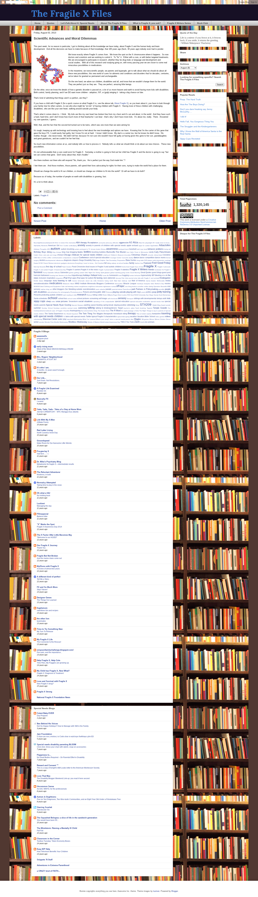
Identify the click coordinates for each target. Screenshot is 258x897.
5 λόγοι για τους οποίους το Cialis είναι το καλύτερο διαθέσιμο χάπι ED (65, 736)
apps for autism (144, 245)
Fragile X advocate (164, 267)
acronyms (102, 243)
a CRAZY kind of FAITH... (48, 871)
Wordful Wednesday (61, 322)
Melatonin (66, 283)
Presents (37, 295)
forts (127, 267)
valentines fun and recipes (47, 610)
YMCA (123, 322)
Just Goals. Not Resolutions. (48, 380)
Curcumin (125, 257)
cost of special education (99, 257)
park (133, 289)
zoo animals (149, 322)
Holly (100, 275)
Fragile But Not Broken (47, 556)
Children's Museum (117, 255)
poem (143, 292)
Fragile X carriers (73, 270)
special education (122, 301)
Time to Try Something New (50, 629)
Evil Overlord (99, 263)
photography (65, 292)
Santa (36, 298)
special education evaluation (140, 301)
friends (151, 269)
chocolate (127, 255)
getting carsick (79, 272)
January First (120, 278)
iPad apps (72, 278)
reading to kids (71, 295)
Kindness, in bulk (44, 475)
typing (127, 316)
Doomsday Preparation (117, 260)
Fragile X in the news (89, 270)
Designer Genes (44, 597)
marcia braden (151, 281)
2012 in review (60, 243)
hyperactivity (146, 275)
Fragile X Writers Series (179, 23)
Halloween (45, 275)
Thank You (41, 548)
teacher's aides (129, 308)
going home (125, 272)
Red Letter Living (45, 430)
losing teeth (109, 281)
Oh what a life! (43, 493)
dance (136, 257)
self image (103, 298)
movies (168, 283)
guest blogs (157, 272)
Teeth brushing (140, 308)
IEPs (163, 275)
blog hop (65, 252)
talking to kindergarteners (106, 308)
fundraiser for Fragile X (163, 270)
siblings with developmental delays (148, 298)
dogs (98, 260)
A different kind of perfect (48, 577)
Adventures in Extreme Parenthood (53, 865)
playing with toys (133, 292)
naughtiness (83, 286)
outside (79, 289)
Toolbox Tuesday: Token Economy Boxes (53, 841)
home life (106, 275)
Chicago (67, 255)
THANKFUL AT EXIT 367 (47, 359)
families (126, 263)
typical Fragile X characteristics (104, 316)
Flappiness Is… (44, 755)
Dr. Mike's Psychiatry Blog (49, 462)
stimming (131, 305)
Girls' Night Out (90, 272)
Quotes (50, 23)
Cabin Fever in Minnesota (139, 252)
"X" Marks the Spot (45, 524)
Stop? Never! (42, 590)
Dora (128, 260)
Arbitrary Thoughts (40, 249)
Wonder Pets (49, 322)
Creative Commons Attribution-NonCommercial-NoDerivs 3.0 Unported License (198, 222)
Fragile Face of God (136, 267)
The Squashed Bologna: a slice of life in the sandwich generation (67, 818)
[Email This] (45, 191)
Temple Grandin (160, 308)
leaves (74, 281)
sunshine (63, 308)
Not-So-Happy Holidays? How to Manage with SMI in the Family (63, 726)
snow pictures (62, 301)
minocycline (119, 283)
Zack (137, 322)
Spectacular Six (43, 810)
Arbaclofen (165, 245)
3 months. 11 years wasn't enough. (51, 370)
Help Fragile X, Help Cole (48, 660)
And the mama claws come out (49, 558)
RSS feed (130, 295)
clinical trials (158, 255)
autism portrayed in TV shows (85, 249)
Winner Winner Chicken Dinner (160, 319)
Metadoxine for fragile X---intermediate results (55, 464)
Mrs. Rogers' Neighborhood (49, 357)
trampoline (156, 314)
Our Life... (41, 378)
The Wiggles (98, 314)
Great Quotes (146, 272)
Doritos (133, 260)
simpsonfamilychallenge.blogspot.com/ (55, 650)
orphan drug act (46, 289)
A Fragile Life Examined (48, 388)
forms (124, 267)
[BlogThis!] (48, 191)
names (76, 286)
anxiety (81, 245)
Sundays (56, 308)
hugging (125, 275)
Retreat (89, 295)
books (80, 252)
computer (75, 257)
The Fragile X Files (71, 13)
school (52, 298)
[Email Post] (40, 191)
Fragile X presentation (106, 270)
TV (64, 316)
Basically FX (42, 399)
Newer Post (40, 221)
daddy (131, 257)
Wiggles (137, 319)
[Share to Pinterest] (56, 191)
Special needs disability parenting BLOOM (56, 744)
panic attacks (100, 289)
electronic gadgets (60, 263)
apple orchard (132, 245)
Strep (137, 305)
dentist (42, 260)
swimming (82, 308)
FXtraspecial (42, 514)
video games (160, 316)
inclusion (42, 278)
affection (116, 243)
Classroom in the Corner (48, 838)
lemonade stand (83, 281)
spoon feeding (97, 305)
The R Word (115, 310)
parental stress (117, 289)
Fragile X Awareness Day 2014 (49, 527)
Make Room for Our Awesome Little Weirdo (54, 443)
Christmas (135, 255)
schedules (43, 298)
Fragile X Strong (44, 692)
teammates (41, 621)
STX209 (145, 304)
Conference (84, 257)
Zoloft (142, 322)
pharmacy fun (55, 292)
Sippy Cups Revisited (190, 139)
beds (145, 249)
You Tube (130, 322)
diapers (75, 260)
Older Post (165, 221)
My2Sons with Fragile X (48, 566)
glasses (107, 272)
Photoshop (74, 292)
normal (113, 286)
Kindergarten (165, 278)
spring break (108, 305)
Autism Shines (101, 249)
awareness (112, 249)
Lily (91, 281)
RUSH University (140, 295)
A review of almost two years (48, 569)
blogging (73, 252)
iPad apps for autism (85, 278)
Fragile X (44, 195)
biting (49, 252)
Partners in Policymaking (147, 289)
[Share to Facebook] (53, 191)
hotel (120, 275)
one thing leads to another (134, 286)
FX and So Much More (47, 587)
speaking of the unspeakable (103, 301)
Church (144, 255)
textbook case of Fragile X (54, 311)
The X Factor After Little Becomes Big (54, 535)
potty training (164, 292)
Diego (81, 260)
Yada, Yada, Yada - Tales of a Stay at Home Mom (59, 409)
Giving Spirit (100, 272)
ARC (48, 249)
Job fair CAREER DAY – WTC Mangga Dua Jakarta (57, 412)
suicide (168, 305)
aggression (124, 242)
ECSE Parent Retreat (46, 263)
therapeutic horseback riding (115, 314)
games (71, 272)
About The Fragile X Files (114, 23)
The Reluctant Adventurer (48, 472)
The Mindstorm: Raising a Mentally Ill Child (57, 828)
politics (149, 292)
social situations (85, 301)
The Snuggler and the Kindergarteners (198, 126)
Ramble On (41, 391)
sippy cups (39, 301)
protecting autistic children (52, 295)
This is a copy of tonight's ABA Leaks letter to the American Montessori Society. (68, 768)
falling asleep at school (115, 263)
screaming (94, 298)
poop (154, 292)
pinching (93, 292)
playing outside (119, 292)
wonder (41, 322)
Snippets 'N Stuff (44, 860)
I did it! (183, 116)
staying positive (120, 305)
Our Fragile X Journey (47, 545)
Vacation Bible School (146, 316)
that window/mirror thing (89, 311)
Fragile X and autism (41, 270)
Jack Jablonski (109, 278)
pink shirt (101, 292)
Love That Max (43, 776)
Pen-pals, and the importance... (49, 652)
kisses (41, 281)
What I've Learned (89, 319)
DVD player (148, 260)
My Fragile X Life (45, 639)
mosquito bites (149, 283)
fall (105, 263)
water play (62, 319)
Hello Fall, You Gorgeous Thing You (197, 121)
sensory (122, 298)
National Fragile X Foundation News (53, 697)
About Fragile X (121, 103)
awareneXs (42, 336)
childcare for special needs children (87, 255)
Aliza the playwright (145, 243)
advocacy (109, 243)
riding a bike (97, 295)
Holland (94, 275)
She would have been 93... (48, 820)
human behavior (134, 275)
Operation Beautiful (160, 286)
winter (36, 322)
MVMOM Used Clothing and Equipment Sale (49, 286)
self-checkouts (113, 298)
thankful (67, 311)
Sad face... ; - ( (42, 454)
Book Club (202, 23)
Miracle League (129, 283)
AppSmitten (154, 245)
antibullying (73, 245)
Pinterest (109, 292)
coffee (49, 257)
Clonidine (167, 255)
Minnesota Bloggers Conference (100, 283)
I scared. (40, 401)
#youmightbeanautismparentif (44, 243)
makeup (124, 281)
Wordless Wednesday (77, 322)
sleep (48, 301)
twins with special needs (76, 316)
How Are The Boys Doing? (192, 104)
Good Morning (135, 272)
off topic (120, 286)
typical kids (121, 316)
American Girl (53, 245)
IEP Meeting (157, 275)
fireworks (43, 267)
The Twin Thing (85, 313)
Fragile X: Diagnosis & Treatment (50, 673)
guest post (166, 272)
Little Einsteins (98, 281)
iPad (65, 278)
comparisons (67, 257)
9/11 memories (70, 243)
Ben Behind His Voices (47, 723)
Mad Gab (117, 281)
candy (151, 252)
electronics (71, 263)
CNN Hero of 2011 (40, 257)
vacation (133, 316)
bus (128, 252)
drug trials (140, 260)
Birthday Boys (40, 252)
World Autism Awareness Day (110, 322)
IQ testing (98, 278)
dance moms (160, 257)
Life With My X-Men (46, 420)
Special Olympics (77, 305)
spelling (87, 305)
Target (120, 308)
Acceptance (92, 242)
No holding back (43, 495)
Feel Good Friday (161, 263)
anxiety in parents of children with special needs (106, 245)
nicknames (99, 286)
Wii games (145, 319)
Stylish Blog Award (158, 305)
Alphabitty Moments (40, 245)
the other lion (43, 618)
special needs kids (157, 301)
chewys (60, 255)
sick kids (167, 298)
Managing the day (44, 506)
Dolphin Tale (104, 260)
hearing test (54, 275)
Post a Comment (44, 208)
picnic (80, 292)
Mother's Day (159, 283)
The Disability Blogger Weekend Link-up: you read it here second (63, 778)
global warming (115, 272)
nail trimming (69, 286)
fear (141, 263)
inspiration (51, 278)
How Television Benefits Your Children (52, 851)
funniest (38, 272)
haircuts (37, 275)
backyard (121, 249)
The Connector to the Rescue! (49, 642)
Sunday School (47, 308)
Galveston (64, 272)
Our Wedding (70, 289)
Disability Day (90, 260)
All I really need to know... (162, 243)
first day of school (54, 266)
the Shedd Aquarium (71, 314)
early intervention (159, 260)
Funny (45, 272)
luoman (156, 891)
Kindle (36, 281)
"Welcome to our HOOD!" (47, 537)
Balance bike (42, 516)
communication (57, 257)
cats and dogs (51, 255)
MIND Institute (81, 283)
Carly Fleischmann (162, 252)
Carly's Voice (38, 255)
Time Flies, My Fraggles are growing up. (53, 663)
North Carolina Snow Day (47, 433)
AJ (130, 242)
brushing (95, 252)
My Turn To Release (45, 631)
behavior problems (155, 249)
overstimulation (89, 289)
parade (108, 289)
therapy (132, 313)
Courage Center (115, 257)
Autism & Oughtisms (46, 797)
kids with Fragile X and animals (148, 278)
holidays (86, 275)
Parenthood (127, 289)
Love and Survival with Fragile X (52, 681)
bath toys (140, 249)
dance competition (147, 257)
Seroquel (130, 298)
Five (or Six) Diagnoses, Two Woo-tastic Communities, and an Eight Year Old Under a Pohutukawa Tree (79, 799)
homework (113, 275)
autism (55, 248)
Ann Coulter (64, 245)
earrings (168, 260)
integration (59, 278)
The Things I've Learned (46, 600)
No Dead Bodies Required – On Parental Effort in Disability (61, 757)
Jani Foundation (44, 734)
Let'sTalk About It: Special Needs (77, 23)
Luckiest (41, 503)
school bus (62, 298)
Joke (126, 278)
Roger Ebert (117, 295)
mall (129, 281)
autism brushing (67, 249)
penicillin (161, 289)
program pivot (42, 339)
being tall (167, 249)
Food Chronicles (78, 267)
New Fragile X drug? (45, 684)
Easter (36, 263)
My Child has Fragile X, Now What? (53, 671)
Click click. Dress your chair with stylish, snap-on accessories (61, 747)
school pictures (83, 298)
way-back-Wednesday (74, 319)
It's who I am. (43, 367)
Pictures (86, 292)
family (131, 263)
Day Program (42, 716)
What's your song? (102, 319)
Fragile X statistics (122, 270)
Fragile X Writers (139, 269)
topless (149, 314)
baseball (132, 249)
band (127, 249)
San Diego (149, 295)
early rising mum (45, 346)
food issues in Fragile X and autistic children (104, 267)
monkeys (140, 283)
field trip (36, 267)
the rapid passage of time (130, 311)
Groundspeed (43, 441)
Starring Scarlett (44, 807)
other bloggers (58, 289)
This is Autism (141, 314)
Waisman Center (50, 319)
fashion (137, 263)
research (81, 294)
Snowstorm (73, 301)
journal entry (133, 278)
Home (37, 23)
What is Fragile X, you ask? (147, 23)
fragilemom (42, 608)
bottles (87, 252)
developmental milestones (54, 260)
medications (55, 283)
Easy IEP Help (43, 849)
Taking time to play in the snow (49, 485)
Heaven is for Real (65, 275)
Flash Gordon (67, 267)
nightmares (107, 286)
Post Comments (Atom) (108, 230)
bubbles (102, 252)
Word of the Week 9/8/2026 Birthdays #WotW (55, 349)
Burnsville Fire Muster (116, 252)
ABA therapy (81, 242)
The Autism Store (104, 311)
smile (53, 301)
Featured (147, 263)
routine (124, 295)
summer (37, 308)
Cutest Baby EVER (45, 713)
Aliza (135, 242)
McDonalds (161, 281)
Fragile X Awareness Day (57, 270)
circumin (150, 255)
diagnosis (68, 260)
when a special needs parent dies (122, 319)
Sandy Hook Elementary (162, 295)
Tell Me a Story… (44, 579)
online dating (148, 286)
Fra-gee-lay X (43, 451)
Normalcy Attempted (46, 482)
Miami (72, 283)
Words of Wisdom (94, 322)
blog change (56, 252)
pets (49, 292)
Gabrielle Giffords (54, 272)
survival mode (72, 308)
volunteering (38, 319)
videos (168, 316)
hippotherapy (77, 275)
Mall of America (138, 281)
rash (64, 295)
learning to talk (64, 281)
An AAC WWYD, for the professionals (52, 789)
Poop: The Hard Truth (190, 99)
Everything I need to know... (85, 263)
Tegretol (149, 308)
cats (44, 255)
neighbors (91, 286)
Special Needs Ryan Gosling (58, 305)
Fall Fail (40, 831)
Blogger (174, 891)
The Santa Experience (54, 314)
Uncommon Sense (45, 786)
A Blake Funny (43, 422)
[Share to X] (50, 191)
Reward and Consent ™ (48, 765)
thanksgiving (75, 311)
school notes (72, 298)
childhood (106, 255)
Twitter (88, 316)
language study (50, 281)
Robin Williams (108, 295)
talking (91, 308)
